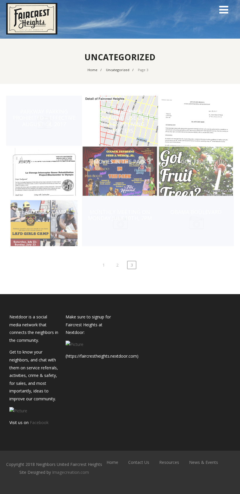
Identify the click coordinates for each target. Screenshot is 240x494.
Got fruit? (196, 161)
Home (112, 462)
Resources (169, 462)
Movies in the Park (120, 161)
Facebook (39, 422)
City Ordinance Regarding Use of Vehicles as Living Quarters (120, 121)
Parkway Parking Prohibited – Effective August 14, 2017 (44, 118)
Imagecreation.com (70, 472)
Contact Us (138, 462)
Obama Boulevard (196, 211)
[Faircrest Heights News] (31, 36)
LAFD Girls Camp (44, 211)
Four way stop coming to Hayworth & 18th (196, 114)
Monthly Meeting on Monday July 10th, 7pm (120, 215)
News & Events (203, 462)
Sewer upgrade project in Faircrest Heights (44, 164)
